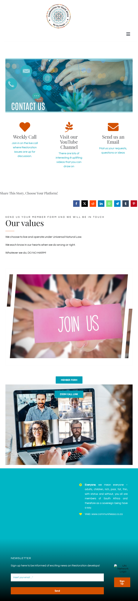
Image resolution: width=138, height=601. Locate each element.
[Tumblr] (125, 203)
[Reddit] (93, 203)
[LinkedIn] (101, 203)
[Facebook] (76, 203)
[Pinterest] (134, 203)
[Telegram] (117, 203)
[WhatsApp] (109, 203)
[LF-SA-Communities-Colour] (58, 4)
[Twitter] (84, 203)
